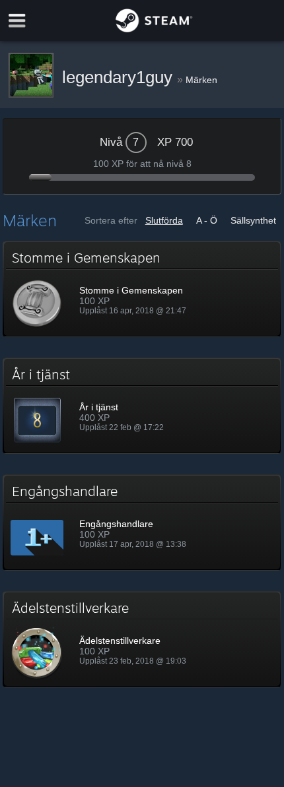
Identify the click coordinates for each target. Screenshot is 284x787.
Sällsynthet (253, 220)
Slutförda (164, 220)
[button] (142, 289)
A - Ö (206, 220)
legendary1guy (119, 77)
